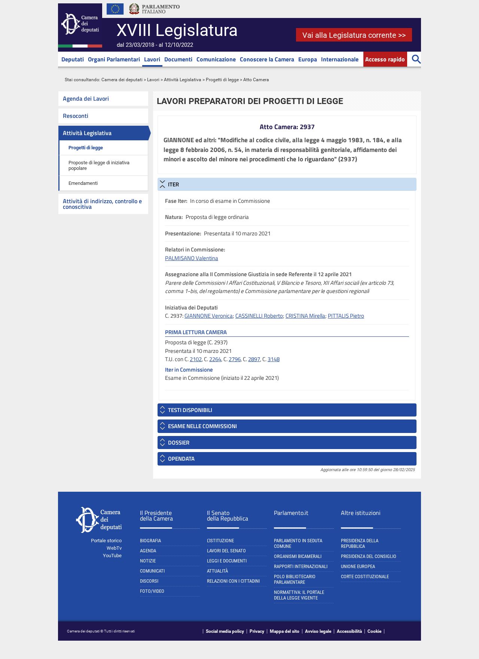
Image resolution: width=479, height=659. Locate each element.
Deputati (72, 59)
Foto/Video (152, 591)
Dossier (178, 442)
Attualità (217, 571)
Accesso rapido (385, 59)
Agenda (148, 550)
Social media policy (225, 631)
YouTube (112, 555)
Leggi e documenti (227, 561)
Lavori (152, 59)
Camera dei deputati (122, 79)
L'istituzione (220, 540)
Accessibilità (349, 631)
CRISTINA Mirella (305, 315)
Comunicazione (216, 59)
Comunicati (152, 571)
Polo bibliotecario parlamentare (294, 579)
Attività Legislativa (182, 79)
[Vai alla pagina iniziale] (80, 46)
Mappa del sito (284, 631)
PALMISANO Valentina (191, 258)
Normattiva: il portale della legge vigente (299, 595)
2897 (254, 359)
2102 (196, 359)
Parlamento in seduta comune (298, 543)
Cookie (374, 631)
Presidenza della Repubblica (359, 543)
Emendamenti (83, 183)
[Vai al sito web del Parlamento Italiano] (154, 16)
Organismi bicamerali (297, 556)
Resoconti (75, 115)
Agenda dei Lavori (86, 98)
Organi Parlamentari (114, 59)
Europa (307, 59)
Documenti (178, 59)
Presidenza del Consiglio (368, 556)
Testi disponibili (190, 410)
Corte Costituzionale (365, 576)
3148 (274, 359)
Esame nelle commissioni (202, 426)
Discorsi (149, 581)
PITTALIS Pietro (346, 315)
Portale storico (106, 540)
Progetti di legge (222, 79)
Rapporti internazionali (300, 566)
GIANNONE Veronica (208, 315)
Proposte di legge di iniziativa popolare (98, 165)
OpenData (181, 458)
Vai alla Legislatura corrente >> (354, 35)
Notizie (148, 561)
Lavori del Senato (226, 550)
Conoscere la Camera (267, 59)
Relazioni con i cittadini (233, 581)
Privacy (257, 631)
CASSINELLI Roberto (259, 315)
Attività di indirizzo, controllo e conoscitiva (102, 203)
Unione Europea (358, 566)
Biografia (150, 540)
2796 (235, 359)
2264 (215, 359)
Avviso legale (318, 631)
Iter (173, 184)
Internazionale (340, 59)
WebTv (114, 548)
